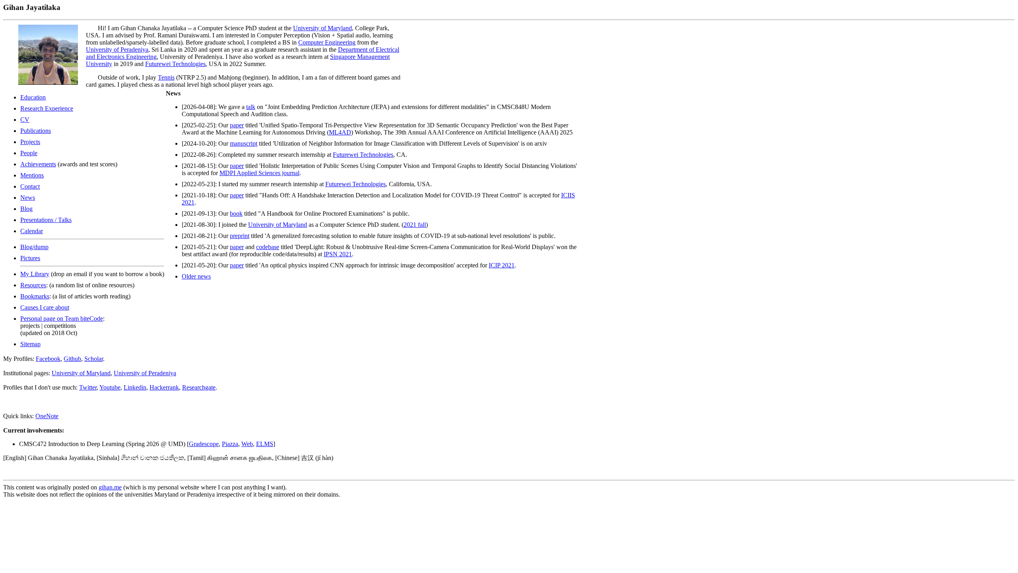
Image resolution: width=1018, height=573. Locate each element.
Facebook (48, 358)
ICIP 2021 (502, 265)
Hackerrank (164, 387)
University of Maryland (322, 28)
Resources (33, 285)
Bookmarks (34, 296)
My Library (34, 274)
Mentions (32, 175)
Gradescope (204, 443)
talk (250, 106)
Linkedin (135, 387)
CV (24, 119)
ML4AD (340, 132)
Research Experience (46, 108)
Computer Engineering (327, 42)
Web (247, 443)
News (27, 197)
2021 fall (415, 224)
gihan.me (110, 487)
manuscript (243, 143)
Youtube (109, 387)
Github (72, 358)
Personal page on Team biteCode (61, 318)
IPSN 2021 (338, 254)
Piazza (230, 443)
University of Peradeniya (117, 49)
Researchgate (199, 387)
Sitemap (30, 344)
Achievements (38, 164)
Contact (30, 186)
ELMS (264, 443)
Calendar (31, 231)
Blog (26, 208)
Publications (35, 130)
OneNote (46, 416)
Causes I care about (44, 307)
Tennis (166, 77)
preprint (239, 235)
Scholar (93, 358)
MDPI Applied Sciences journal (259, 173)
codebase (267, 247)
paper (237, 125)
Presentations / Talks (46, 219)
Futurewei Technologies (175, 63)
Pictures (30, 258)
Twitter (88, 387)
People (28, 153)
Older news (196, 276)
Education (33, 97)
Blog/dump (34, 247)
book (236, 213)
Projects (30, 141)
